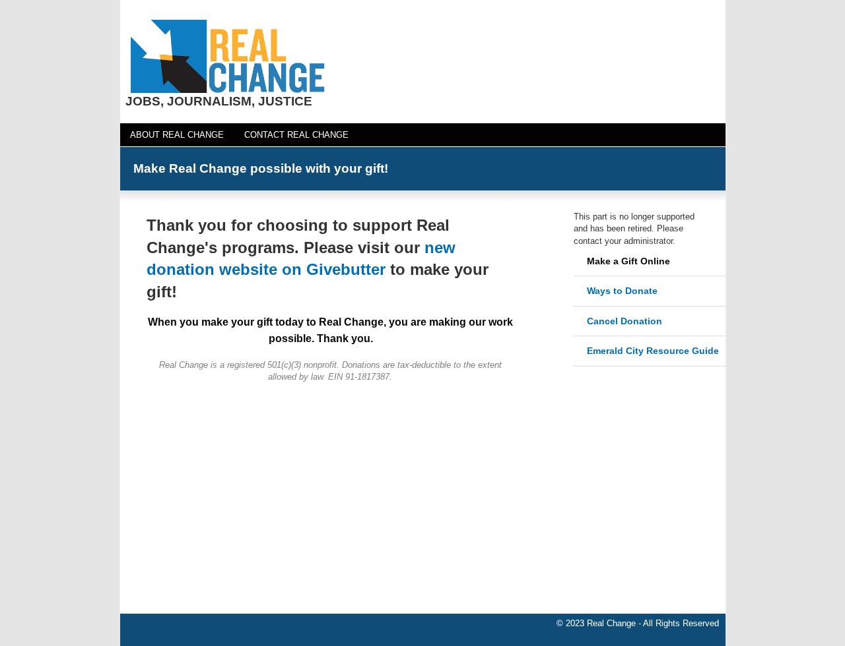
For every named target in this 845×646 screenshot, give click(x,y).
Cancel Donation (624, 321)
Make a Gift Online (628, 261)
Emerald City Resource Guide (653, 350)
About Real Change (177, 135)
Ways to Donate (622, 290)
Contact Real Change (296, 135)
